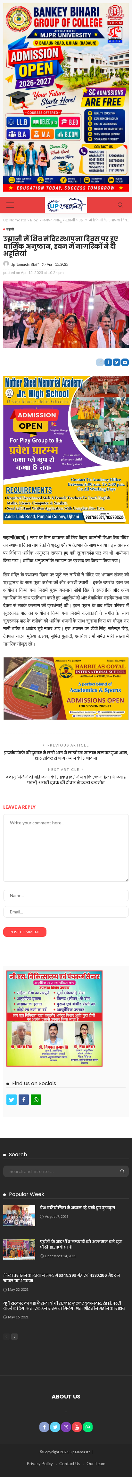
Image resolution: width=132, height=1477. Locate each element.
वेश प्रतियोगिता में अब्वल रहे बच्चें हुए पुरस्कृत (77, 1207)
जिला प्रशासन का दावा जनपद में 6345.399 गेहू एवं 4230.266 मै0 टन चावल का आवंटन (61, 1278)
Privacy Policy (40, 1463)
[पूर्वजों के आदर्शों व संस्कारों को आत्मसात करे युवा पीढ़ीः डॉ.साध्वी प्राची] (19, 1249)
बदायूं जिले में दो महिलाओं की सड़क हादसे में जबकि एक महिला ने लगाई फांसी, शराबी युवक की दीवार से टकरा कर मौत (66, 779)
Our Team (96, 1463)
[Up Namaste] (66, 204)
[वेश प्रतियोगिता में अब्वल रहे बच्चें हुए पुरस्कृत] (19, 1215)
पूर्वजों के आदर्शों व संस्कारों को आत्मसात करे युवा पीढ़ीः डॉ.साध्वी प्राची (81, 1244)
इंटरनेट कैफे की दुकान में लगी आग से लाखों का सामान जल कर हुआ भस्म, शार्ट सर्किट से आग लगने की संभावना (66, 755)
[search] (120, 205)
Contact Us (69, 1463)
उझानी (10, 229)
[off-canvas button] (10, 205)
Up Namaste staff (25, 264)
